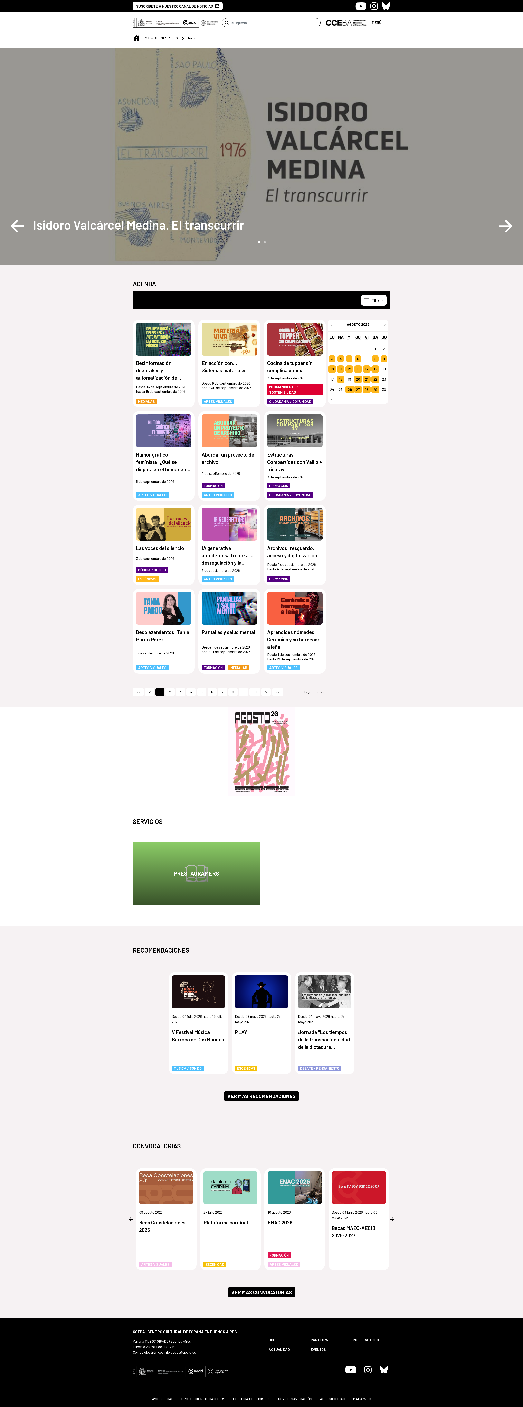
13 (358, 369)
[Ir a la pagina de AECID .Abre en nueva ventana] (190, 23)
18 (340, 379)
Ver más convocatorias (261, 1292)
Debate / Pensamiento (319, 1068)
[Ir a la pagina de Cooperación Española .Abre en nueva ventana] (209, 23)
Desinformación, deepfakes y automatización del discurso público (157, 370)
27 (358, 389)
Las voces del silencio (160, 548)
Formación (213, 485)
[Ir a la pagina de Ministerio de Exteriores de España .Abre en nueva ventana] (157, 23)
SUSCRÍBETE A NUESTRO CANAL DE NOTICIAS (174, 6)
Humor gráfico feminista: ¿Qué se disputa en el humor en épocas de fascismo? (161, 462)
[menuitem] (286, 1340)
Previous (17, 226)
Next (506, 226)
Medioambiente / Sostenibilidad (283, 389)
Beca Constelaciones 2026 (162, 1226)
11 (340, 369)
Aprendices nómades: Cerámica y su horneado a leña (294, 639)
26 (350, 389)
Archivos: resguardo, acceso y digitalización (292, 551)
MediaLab (146, 401)
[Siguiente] (384, 324)
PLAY (241, 1032)
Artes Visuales (218, 401)
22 (375, 379)
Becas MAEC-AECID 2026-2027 (353, 1231)
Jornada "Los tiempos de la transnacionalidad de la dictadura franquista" (324, 1039)
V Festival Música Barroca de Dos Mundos (198, 1035)
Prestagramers (196, 873)
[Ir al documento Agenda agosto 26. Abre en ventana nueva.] (261, 751)
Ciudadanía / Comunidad (290, 401)
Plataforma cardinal (225, 1222)
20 (358, 379)
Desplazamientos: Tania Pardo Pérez (162, 635)
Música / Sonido (152, 570)
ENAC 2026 (280, 1222)
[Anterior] (331, 324)
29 (375, 389)
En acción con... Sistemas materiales (224, 366)
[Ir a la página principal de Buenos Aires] (346, 22)
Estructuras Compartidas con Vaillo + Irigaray (294, 461)
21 (366, 379)
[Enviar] (226, 22)
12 (349, 369)
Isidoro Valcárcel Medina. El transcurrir (138, 224)
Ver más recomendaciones (261, 1096)
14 (366, 369)
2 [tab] (264, 241)
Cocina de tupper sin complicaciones (290, 366)
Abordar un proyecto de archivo (228, 458)
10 (332, 369)
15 (375, 369)
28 (367, 389)
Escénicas (147, 579)
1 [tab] (258, 241)
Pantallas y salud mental (228, 632)
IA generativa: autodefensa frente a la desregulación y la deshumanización (227, 555)
